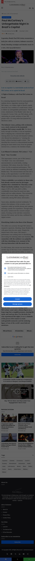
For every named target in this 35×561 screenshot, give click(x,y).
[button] (17, 277)
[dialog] (17, 280)
